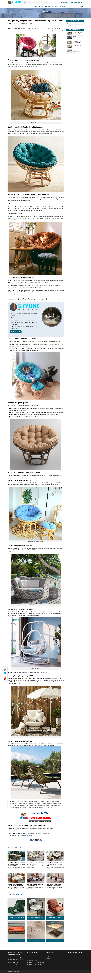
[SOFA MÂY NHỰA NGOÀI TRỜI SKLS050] (16, 930)
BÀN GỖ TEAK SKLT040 (55, 940)
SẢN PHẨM (62, 6)
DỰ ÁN (75, 6)
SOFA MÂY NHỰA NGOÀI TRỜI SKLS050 (16, 940)
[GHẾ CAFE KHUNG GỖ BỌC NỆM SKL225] (36, 907)
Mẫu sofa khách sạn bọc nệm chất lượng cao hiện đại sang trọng (77, 46)
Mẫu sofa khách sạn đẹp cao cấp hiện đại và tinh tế (77, 42)
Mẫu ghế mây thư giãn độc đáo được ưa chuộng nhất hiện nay (29, 844)
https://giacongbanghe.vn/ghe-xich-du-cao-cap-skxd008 (33, 672)
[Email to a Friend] (36, 840)
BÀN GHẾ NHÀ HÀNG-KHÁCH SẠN (34, 964)
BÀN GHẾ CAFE (30, 958)
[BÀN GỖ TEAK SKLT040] (55, 930)
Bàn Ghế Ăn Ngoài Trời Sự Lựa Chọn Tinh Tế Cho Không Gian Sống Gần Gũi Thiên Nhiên (77, 33)
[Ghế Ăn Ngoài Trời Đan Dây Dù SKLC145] (36, 930)
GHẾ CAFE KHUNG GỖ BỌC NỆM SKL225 (35, 917)
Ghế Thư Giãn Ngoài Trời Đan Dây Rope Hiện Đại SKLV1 (16, 917)
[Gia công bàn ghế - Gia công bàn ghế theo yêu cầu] (14, 2)
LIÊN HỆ (81, 6)
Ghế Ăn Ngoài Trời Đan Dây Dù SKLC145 (35, 940)
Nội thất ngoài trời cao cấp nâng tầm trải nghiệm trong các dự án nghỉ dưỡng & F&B (77, 37)
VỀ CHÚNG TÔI (46, 6)
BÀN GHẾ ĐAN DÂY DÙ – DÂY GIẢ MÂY (35, 962)
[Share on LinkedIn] (41, 840)
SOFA (28, 956)
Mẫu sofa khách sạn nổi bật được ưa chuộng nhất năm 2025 (77, 51)
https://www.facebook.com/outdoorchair (23, 835)
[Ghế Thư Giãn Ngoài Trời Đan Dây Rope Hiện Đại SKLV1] (16, 907)
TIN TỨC (69, 6)
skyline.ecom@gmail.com (76, 2)
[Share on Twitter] (33, 840)
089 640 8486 (64, 2)
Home (27, 14)
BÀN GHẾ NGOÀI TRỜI (32, 960)
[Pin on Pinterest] (38, 840)
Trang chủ (36, 6)
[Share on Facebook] (31, 840)
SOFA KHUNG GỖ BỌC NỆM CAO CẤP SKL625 (55, 917)
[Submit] (47, 3)
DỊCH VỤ (54, 6)
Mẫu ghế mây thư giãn (52, 62)
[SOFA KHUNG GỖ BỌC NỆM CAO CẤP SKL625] (55, 907)
